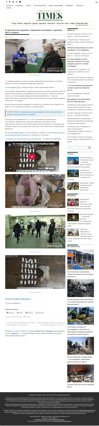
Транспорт (51, 23)
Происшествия (82, 23)
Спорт (67, 23)
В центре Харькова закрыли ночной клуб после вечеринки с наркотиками (20, 324)
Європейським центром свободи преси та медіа (37, 412)
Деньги (35, 23)
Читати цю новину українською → (18, 299)
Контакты (79, 5)
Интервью (19, 5)
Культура (60, 23)
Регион (20, 23)
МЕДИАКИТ (69, 5)
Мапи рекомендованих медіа (62, 421)
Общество (27, 23)
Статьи (28, 5)
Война (72, 23)
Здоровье (42, 23)
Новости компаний (56, 5)
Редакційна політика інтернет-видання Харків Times (49, 419)
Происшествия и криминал (14, 317)
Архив (8, 8)
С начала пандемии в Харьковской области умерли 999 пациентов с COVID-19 (50, 324)
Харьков (28, 317)
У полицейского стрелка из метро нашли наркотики (23, 139)
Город (14, 23)
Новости (9, 5)
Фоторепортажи (40, 5)
